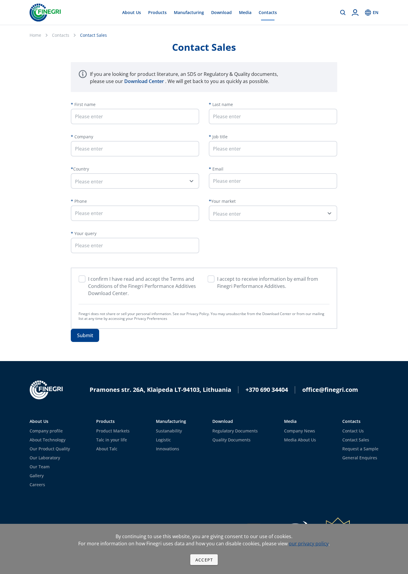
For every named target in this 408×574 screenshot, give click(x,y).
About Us (131, 12)
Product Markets (113, 431)
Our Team (40, 466)
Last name (222, 104)
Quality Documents (231, 440)
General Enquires (359, 458)
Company (83, 136)
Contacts (268, 12)
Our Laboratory (45, 458)
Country (81, 169)
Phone (80, 201)
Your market (223, 201)
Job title (219, 136)
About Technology (47, 440)
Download (221, 12)
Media (245, 12)
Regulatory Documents (235, 431)
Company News (299, 431)
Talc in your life (111, 440)
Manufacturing (189, 12)
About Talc (106, 449)
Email (217, 169)
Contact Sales (355, 440)
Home (35, 35)
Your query (84, 233)
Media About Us (300, 440)
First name (84, 104)
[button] (135, 181)
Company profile (46, 431)
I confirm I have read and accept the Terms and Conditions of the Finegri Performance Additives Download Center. (142, 286)
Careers (37, 484)
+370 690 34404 (267, 390)
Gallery (37, 475)
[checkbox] (82, 279)
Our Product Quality (50, 449)
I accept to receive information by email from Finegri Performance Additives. (267, 282)
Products (157, 12)
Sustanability (169, 431)
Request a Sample (360, 449)
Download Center (144, 81)
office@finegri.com (330, 390)
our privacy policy (309, 543)
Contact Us (353, 431)
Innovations (167, 449)
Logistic (163, 440)
